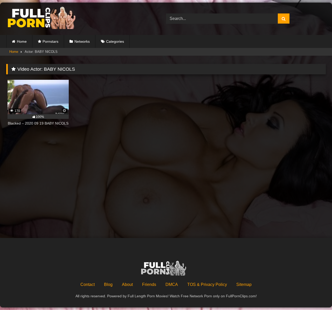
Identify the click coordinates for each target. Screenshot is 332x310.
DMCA (171, 284)
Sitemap (244, 284)
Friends (149, 284)
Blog (108, 284)
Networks (82, 41)
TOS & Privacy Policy (207, 284)
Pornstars (50, 41)
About (127, 284)
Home (22, 41)
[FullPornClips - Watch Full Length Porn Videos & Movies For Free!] (45, 19)
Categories (115, 41)
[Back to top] (316, 295)
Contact (87, 284)
